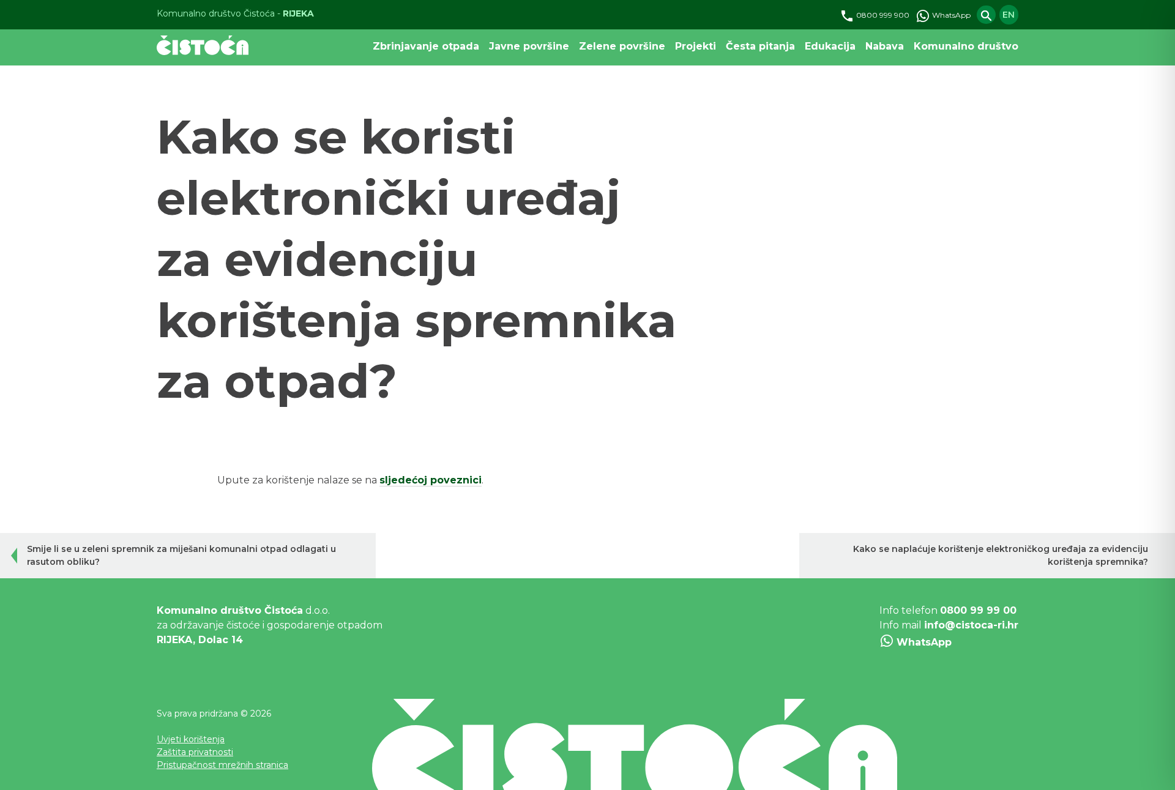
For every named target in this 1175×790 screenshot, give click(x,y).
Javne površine (529, 46)
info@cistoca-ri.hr (971, 625)
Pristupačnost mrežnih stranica (222, 764)
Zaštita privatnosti (195, 752)
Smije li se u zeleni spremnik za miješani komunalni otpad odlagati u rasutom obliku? (181, 555)
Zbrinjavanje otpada (426, 46)
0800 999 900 (881, 15)
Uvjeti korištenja (191, 739)
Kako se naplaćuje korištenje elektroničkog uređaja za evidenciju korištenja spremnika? (1000, 555)
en (1008, 14)
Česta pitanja (760, 46)
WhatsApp (950, 15)
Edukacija (830, 46)
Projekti (695, 46)
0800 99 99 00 (978, 610)
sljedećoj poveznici (430, 480)
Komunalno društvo (966, 46)
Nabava (884, 46)
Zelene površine (622, 46)
